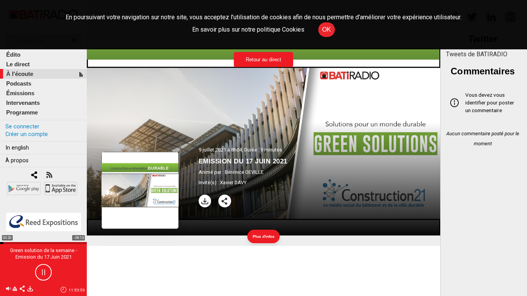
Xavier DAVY (233, 182)
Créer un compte (26, 134)
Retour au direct (263, 59)
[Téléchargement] (205, 201)
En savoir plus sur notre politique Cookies (248, 29)
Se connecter (22, 126)
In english (17, 148)
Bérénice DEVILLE (244, 172)
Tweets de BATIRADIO (476, 54)
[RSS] (49, 175)
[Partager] (224, 201)
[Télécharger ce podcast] (30, 289)
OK (326, 29)
